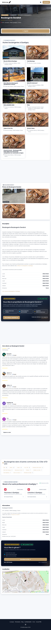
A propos (12, 621)
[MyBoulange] (13, 2)
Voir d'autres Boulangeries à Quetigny (11, 291)
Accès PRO (38, 621)
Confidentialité (28, 621)
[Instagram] (25, 624)
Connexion (46, 2)
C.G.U (33, 621)
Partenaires (17, 621)
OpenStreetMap (41, 592)
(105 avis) (10, 20)
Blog (22, 621)
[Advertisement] (25, 171)
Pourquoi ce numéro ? (15, 514)
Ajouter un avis (7, 432)
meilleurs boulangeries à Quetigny (25, 265)
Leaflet (36, 592)
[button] (25, 581)
